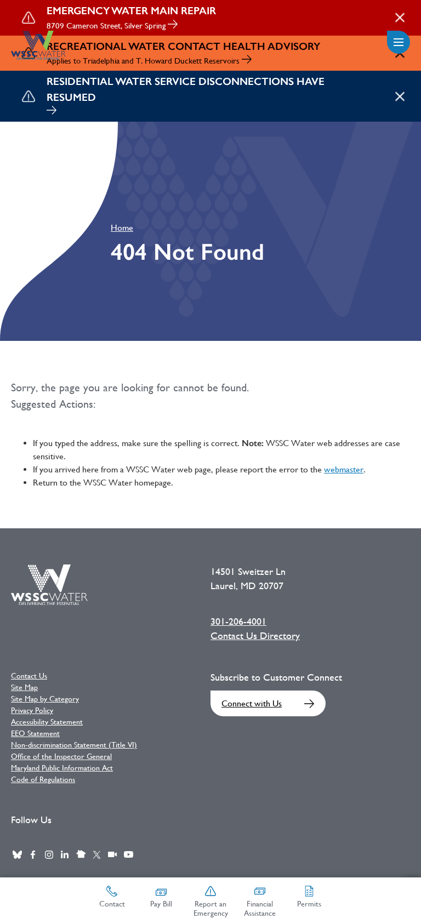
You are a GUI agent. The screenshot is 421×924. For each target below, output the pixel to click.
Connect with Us (251, 703)
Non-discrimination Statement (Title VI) (74, 744)
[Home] (38, 45)
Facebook (33, 854)
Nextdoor (81, 854)
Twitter (96, 854)
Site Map (24, 687)
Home (122, 228)
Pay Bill (161, 903)
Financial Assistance (260, 908)
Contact (112, 903)
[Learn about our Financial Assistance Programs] (51, 111)
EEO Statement (35, 733)
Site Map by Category (45, 698)
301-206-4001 (238, 621)
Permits (309, 903)
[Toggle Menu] (398, 42)
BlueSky (17, 854)
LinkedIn (65, 854)
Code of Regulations (43, 779)
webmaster (343, 469)
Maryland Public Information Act (62, 767)
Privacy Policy (32, 710)
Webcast (112, 854)
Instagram (49, 854)
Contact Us (29, 675)
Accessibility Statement (47, 721)
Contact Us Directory (255, 635)
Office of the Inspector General (61, 756)
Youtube (128, 854)
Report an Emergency (211, 908)
